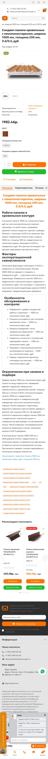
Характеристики (24, 188)
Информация (9, 639)
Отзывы (41, 188)
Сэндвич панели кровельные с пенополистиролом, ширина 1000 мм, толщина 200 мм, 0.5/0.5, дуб (24, 201)
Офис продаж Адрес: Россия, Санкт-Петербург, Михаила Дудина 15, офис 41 (23, 672)
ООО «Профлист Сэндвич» (35, 107)
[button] (3, 558)
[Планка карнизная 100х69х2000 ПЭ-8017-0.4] (12, 536)
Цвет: (4, 128)
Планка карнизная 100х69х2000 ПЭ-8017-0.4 (11, 552)
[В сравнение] (21, 534)
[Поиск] (43, 18)
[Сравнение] (39, 2)
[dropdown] (4, 2)
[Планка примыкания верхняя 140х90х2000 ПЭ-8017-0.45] (35, 536)
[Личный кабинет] (44, 2)
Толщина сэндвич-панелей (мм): (16, 151)
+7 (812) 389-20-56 (18, 9)
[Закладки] (33, 2)
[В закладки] (21, 529)
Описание (7, 188)
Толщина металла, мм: (12, 141)
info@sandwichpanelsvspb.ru (23, 11)
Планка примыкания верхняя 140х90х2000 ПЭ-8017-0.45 (35, 553)
